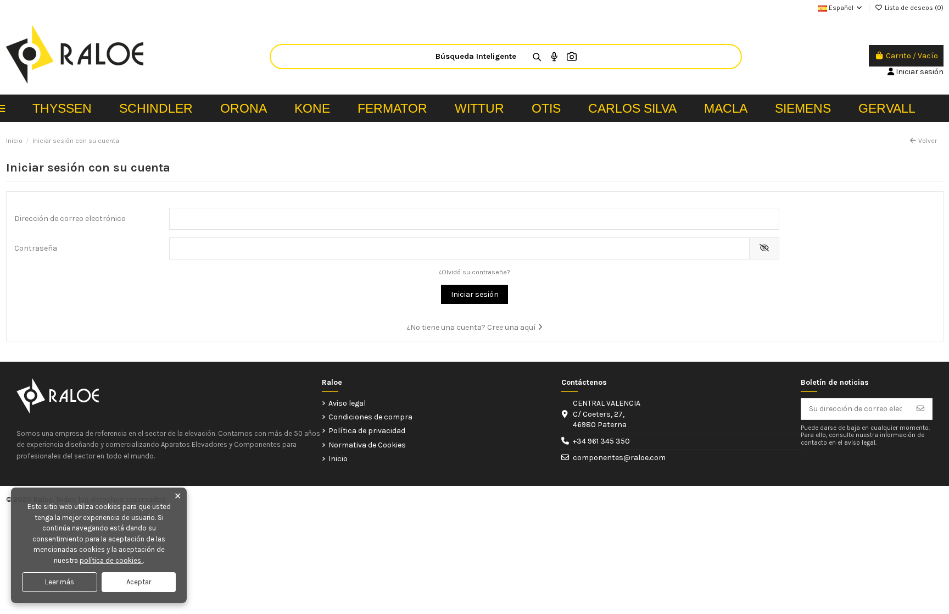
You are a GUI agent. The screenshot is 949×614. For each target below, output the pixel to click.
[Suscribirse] (920, 409)
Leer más (59, 582)
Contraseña (35, 248)
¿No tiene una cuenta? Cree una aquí (472, 327)
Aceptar (138, 582)
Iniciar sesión (475, 294)
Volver (927, 141)
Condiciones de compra (370, 417)
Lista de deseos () (913, 8)
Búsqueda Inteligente (476, 56)
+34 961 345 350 (601, 441)
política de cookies (111, 560)
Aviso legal (347, 403)
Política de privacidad (366, 430)
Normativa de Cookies (367, 445)
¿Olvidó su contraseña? (474, 272)
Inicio (338, 458)
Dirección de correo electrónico (70, 218)
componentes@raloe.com (619, 457)
